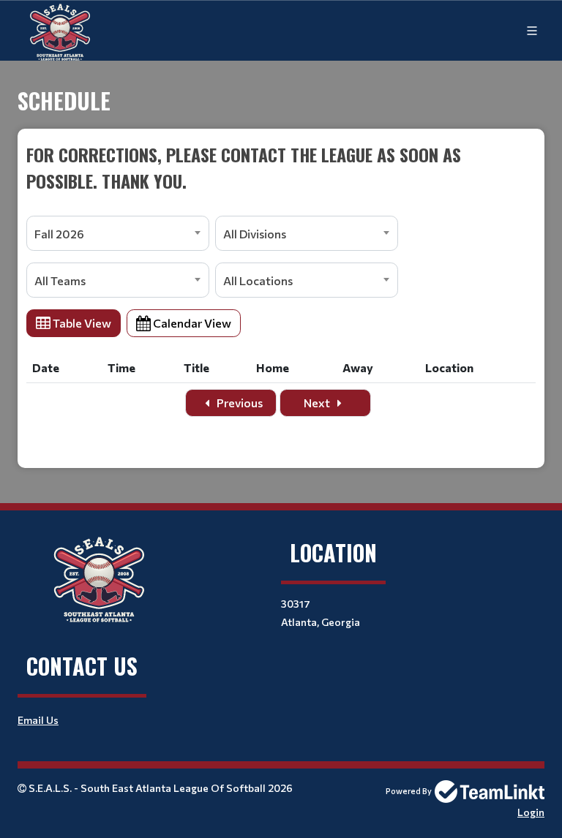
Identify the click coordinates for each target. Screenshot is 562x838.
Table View (80, 323)
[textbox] (281, 167)
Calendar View (191, 323)
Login (530, 812)
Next (318, 402)
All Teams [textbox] (60, 280)
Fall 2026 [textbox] (59, 234)
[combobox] (117, 233)
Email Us (38, 720)
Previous (238, 402)
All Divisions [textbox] (254, 234)
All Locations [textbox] (258, 280)
